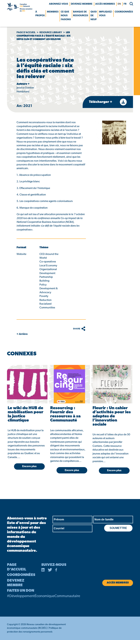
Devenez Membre (81, 4)
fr (125, 4)
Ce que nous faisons (66, 16)
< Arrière (22, 334)
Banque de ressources (80, 14)
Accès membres (105, 4)
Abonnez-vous (58, 4)
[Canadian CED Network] (19, 10)
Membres (53, 12)
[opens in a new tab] (43, 570)
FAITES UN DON (20, 591)
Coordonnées (124, 12)
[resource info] (26, 384)
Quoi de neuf (93, 16)
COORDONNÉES (21, 575)
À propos (40, 14)
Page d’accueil (26, 32)
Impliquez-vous (106, 14)
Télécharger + (101, 102)
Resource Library (50, 32)
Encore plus (29, 466)
